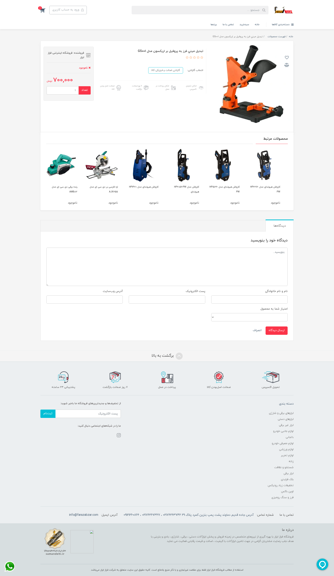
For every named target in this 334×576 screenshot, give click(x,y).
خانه (257, 24)
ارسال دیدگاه (277, 330)
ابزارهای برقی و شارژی (281, 413)
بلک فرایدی (287, 479)
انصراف (257, 330)
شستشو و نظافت (284, 467)
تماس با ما (228, 24)
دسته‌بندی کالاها (281, 24)
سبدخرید (244, 24)
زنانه (291, 461)
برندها (214, 24)
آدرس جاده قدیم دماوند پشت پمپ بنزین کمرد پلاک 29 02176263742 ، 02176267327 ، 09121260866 (189, 515)
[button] (44, 10)
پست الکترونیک (195, 291)
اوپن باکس (287, 491)
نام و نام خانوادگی (276, 291)
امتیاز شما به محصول (274, 309)
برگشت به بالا (163, 355)
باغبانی (290, 437)
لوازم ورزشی (286, 449)
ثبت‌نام (47, 414)
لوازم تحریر (287, 455)
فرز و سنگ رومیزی (282, 497)
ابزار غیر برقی (286, 425)
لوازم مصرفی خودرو (283, 443)
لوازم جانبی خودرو (283, 431)
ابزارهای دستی (286, 419)
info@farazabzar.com (83, 515)
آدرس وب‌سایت (113, 291)
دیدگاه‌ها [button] (280, 226)
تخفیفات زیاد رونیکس (281, 485)
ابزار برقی (289, 473)
